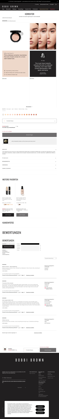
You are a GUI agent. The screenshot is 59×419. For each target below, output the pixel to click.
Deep (26, 108)
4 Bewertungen (12, 20)
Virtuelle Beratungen (50, 374)
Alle (4, 108)
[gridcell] (4, 204)
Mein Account (32, 373)
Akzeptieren (40, 406)
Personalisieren (40, 412)
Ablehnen (40, 409)
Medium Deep (21, 108)
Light (13, 108)
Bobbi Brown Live (51, 376)
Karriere (40, 388)
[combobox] (32, 350)
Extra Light (8, 108)
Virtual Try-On (50, 377)
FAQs (40, 386)
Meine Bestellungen (41, 375)
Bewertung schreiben (8, 246)
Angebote (40, 384)
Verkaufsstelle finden (44, 4)
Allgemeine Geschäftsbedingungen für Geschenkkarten (43, 395)
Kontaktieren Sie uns (42, 392)
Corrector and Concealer (7, 17)
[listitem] (8, 201)
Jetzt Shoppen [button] (8, 214)
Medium (16, 108)
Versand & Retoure (42, 380)
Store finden (41, 389)
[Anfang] (55, 315)
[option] (3, 114)
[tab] (8, 240)
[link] (56, 4)
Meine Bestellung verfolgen (42, 378)
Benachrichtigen (29, 134)
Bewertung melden (30, 275)
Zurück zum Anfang (38, 332)
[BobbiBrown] (10, 6)
